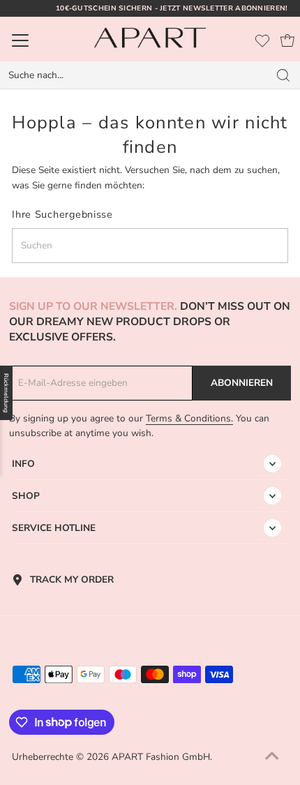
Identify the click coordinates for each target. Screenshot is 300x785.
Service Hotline (54, 527)
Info (23, 463)
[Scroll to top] (272, 757)
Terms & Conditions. (189, 418)
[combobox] (134, 75)
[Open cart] (287, 40)
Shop (26, 495)
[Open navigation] (41, 40)
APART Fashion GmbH (161, 756)
